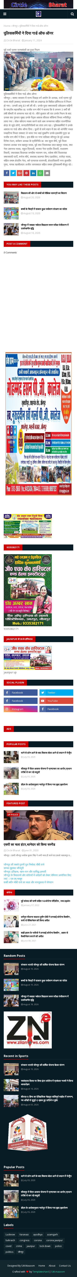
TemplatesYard (41, 1271)
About (52, 1265)
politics (9, 1251)
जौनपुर (15, 25)
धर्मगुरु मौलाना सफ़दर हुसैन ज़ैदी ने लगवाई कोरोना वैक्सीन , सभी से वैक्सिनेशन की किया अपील (46, 918)
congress (24, 1240)
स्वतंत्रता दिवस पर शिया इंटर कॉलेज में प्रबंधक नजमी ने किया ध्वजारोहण (47, 1082)
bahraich (10, 1240)
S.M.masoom (58, 1271)
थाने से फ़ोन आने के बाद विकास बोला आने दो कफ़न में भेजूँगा (46, 752)
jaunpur (31, 1246)
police (58, 1246)
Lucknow (10, 1234)
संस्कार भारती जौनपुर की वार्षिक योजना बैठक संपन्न (42, 964)
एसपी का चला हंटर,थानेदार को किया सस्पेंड (29, 844)
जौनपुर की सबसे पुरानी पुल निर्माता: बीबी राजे (24, 864)
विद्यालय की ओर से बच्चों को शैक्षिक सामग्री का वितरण (44, 193)
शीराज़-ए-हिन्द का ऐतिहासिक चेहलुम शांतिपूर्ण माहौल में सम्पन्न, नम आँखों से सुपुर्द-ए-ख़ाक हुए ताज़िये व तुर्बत (47, 1098)
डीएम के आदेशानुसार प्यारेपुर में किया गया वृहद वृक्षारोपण (44, 784)
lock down (45, 1246)
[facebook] (21, 692)
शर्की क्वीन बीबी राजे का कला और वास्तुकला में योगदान (28, 882)
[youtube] (56, 701)
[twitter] (56, 692)
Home (7, 25)
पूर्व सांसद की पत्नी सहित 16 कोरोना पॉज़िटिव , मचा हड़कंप (45, 901)
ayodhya (37, 1234)
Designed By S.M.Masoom (21, 1265)
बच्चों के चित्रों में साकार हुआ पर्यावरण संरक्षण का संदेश (44, 209)
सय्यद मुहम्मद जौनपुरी (14, 868)
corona (38, 1240)
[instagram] (21, 709)
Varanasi (24, 1234)
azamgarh (52, 1234)
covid (8, 1246)
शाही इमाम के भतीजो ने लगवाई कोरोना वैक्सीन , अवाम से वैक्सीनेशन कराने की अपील (44, 934)
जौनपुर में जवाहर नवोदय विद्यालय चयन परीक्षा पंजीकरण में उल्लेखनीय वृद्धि (45, 226)
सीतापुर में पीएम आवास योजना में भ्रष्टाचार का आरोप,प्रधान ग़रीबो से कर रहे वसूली (46, 770)
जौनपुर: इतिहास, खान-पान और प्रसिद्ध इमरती (25, 871)
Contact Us (65, 1265)
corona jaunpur (54, 1240)
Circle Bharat (13, 40)
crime (19, 1246)
